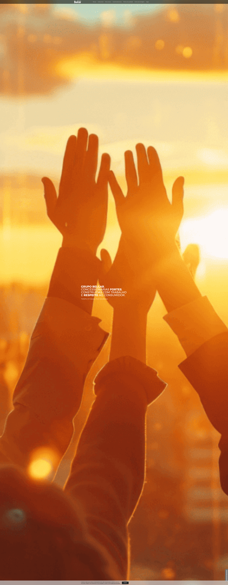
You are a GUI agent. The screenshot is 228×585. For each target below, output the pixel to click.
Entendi (125, 582)
